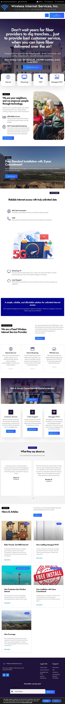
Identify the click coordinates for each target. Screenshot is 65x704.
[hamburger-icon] (47, 15)
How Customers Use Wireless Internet (15, 590)
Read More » (7, 560)
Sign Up (50, 692)
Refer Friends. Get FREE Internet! (16, 544)
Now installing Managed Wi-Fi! (47, 544)
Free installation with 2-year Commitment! (46, 590)
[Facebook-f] (4, 675)
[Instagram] (7, 675)
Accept (46, 701)
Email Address (14, 687)
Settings (56, 701)
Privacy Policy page (26, 702)
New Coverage (9, 634)
